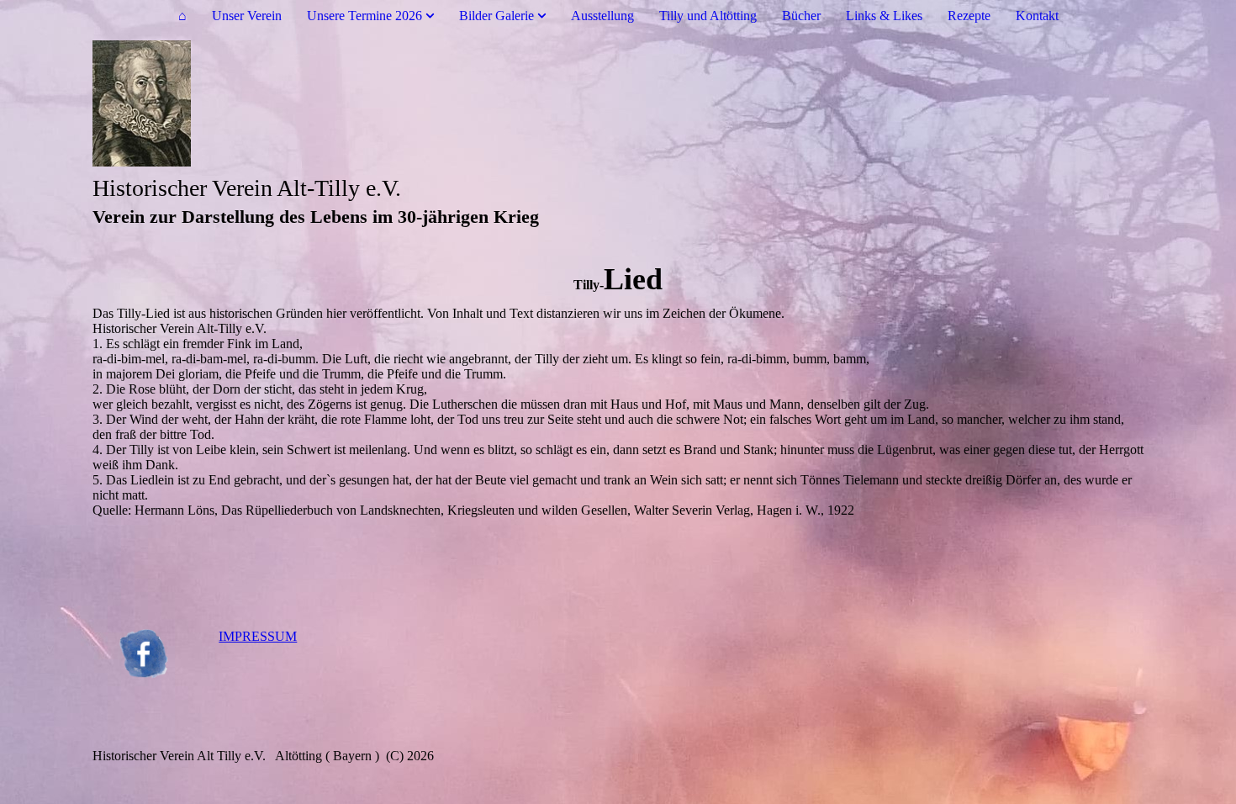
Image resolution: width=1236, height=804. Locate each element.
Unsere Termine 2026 (364, 15)
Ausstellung (602, 15)
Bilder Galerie (496, 15)
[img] (618, 103)
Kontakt (1037, 15)
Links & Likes (884, 15)
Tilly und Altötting (708, 15)
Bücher (801, 15)
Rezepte (969, 15)
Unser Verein (247, 15)
